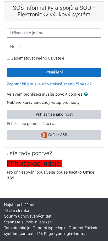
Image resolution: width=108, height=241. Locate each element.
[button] (87, 94)
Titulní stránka (16, 210)
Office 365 (57, 134)
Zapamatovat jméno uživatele (37, 58)
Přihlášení (54, 72)
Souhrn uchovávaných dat (27, 216)
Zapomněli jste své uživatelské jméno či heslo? (49, 84)
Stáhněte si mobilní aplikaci (28, 222)
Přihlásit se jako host (54, 114)
